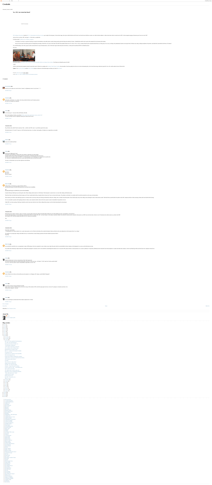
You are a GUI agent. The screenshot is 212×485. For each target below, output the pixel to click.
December (7, 337)
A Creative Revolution (9, 400)
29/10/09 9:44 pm (8, 236)
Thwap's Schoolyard (8, 476)
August (6, 381)
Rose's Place (7, 456)
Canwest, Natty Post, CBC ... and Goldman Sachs (13, 367)
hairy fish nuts (7, 481)
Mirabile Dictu (7, 437)
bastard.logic (7, 480)
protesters (36, 74)
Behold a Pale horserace (9, 375)
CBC (21, 74)
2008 (5, 392)
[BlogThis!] (24, 72)
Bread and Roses (8, 412)
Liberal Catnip (7, 436)
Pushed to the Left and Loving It (10, 451)
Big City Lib (7, 406)
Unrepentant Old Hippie (9, 478)
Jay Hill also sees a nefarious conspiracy (26, 39)
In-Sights (6, 430)
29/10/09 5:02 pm (8, 204)
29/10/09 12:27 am (8, 103)
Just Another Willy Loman (9, 432)
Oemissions (7, 98)
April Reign (7, 404)
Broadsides (7, 413)
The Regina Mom (8, 467)
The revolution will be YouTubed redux (12, 348)
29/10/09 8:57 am (8, 143)
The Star (23, 68)
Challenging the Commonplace (10, 419)
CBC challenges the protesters (18, 35)
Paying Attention (8, 448)
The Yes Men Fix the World (10, 368)
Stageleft (6, 459)
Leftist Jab (6, 434)
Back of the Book (8, 405)
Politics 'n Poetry (8, 449)
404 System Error (8, 399)
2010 (5, 334)
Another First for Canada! (9, 374)
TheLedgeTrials (7, 472)
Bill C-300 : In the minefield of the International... (13, 341)
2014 (5, 328)
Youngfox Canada (8, 479)
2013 (5, 330)
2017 (5, 324)
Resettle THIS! (7, 455)
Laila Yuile (7, 433)
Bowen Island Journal (8, 411)
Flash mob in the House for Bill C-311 (11, 343)
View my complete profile (10, 317)
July (6, 382)
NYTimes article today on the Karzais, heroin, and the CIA (31, 115)
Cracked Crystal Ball (8, 421)
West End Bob (8, 86)
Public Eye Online (8, 450)
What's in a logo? (8, 378)
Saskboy (6, 139)
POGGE (6, 447)
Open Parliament (8, 444)
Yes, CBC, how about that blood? (11, 342)
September (7, 379)
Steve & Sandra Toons (9, 461)
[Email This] (23, 72)
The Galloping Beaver (9, 465)
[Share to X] (25, 72)
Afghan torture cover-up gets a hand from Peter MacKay (14, 357)
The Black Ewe (7, 463)
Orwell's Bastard (8, 445)
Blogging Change (8, 409)
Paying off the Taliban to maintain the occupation (13, 356)
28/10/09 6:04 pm (8, 90)
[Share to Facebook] (26, 72)
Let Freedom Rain (8, 435)
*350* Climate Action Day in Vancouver (12, 346)
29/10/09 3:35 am (8, 118)
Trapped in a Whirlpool (9, 477)
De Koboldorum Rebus (9, 426)
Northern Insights (8, 442)
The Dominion (7, 464)
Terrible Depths (7, 462)
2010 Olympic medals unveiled (10, 359)
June (6, 383)
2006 (5, 395)
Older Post (207, 305)
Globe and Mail (31, 68)
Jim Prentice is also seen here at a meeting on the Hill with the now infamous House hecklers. (37, 62)
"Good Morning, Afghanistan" (10, 345)
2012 (5, 331)
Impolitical (7, 429)
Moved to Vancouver (8, 440)
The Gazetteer (7, 466)
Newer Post (5, 305)
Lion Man (6, 360)
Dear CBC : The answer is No (10, 377)
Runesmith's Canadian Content (10, 457)
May (6, 385)
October (6, 339)
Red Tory (6, 454)
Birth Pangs (7, 408)
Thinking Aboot (7, 474)
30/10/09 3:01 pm (8, 290)
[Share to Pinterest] (27, 72)
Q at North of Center (8, 452)
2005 (5, 396)
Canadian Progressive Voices (10, 416)
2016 (5, 325)
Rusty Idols (7, 458)
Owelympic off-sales (8, 352)
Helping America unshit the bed (10, 363)
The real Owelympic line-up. (10, 354)
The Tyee (6, 470)
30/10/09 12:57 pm (8, 264)
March (6, 388)
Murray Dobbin (7, 441)
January (6, 390)
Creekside (6, 4)
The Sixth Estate (8, 469)
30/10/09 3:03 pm (8, 301)
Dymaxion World (8, 427)
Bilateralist (7, 407)
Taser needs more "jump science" (10, 361)
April (6, 386)
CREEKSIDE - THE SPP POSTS (11, 414)
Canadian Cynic (7, 415)
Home (106, 305)
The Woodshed (7, 471)
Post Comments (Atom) (11, 308)
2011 (5, 332)
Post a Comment (5, 303)
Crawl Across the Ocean (9, 422)
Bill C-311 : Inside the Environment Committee (13, 350)
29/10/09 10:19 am (8, 176)
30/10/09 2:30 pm (8, 276)
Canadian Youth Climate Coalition (54, 66)
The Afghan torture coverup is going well (12, 370)
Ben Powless (60, 68)
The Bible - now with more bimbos (11, 364)
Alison (6, 110)
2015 (5, 327)
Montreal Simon (7, 438)
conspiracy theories (25, 74)
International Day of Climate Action (11, 349)
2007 (5, 393)
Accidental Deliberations (9, 401)
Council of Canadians (8, 420)
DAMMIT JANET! (8, 423)
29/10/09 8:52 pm (8, 220)
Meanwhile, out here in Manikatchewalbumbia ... (13, 371)
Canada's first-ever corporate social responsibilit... (13, 353)
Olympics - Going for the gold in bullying (12, 366)
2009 (5, 335)
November (7, 338)
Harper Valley (7, 428)
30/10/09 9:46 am (8, 250)
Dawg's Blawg (7, 425)
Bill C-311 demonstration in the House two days (35, 35)
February (6, 389)
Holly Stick (7, 183)
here (29, 37)
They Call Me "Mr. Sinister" (10, 473)
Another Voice (7, 403)
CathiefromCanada (8, 418)
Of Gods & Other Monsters (9, 443)
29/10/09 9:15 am (8, 162)
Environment (31, 74)
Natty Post (20, 68)
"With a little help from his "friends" (11, 372)
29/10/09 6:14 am (8, 132)
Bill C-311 (17, 74)
